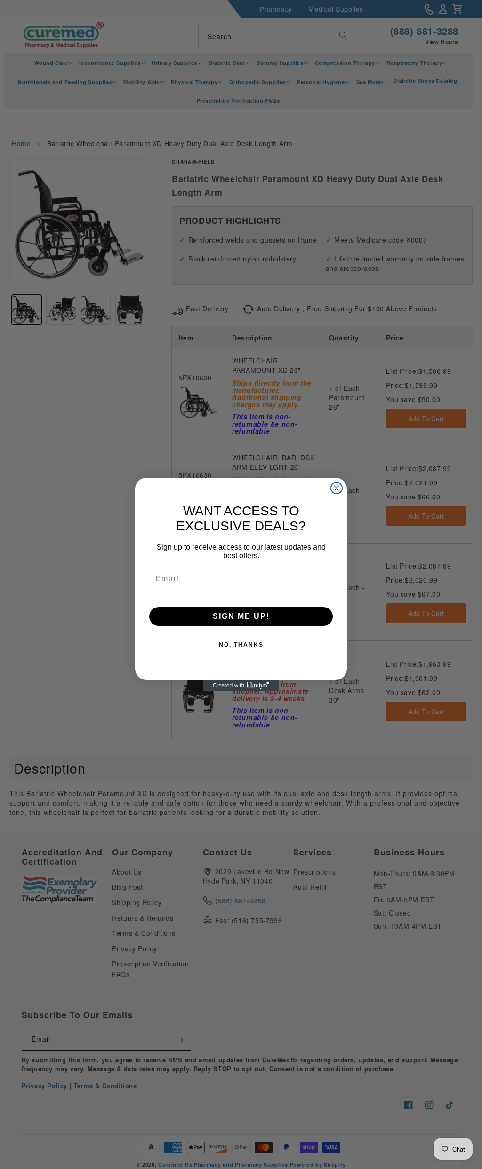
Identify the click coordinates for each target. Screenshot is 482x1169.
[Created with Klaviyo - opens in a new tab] (241, 685)
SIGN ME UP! (241, 616)
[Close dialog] (336, 488)
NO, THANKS (241, 644)
